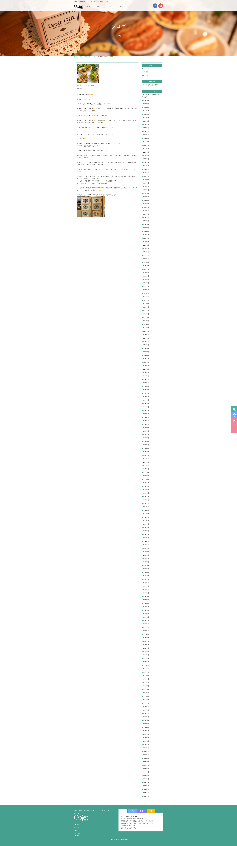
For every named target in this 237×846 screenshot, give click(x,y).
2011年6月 (146, 686)
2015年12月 (146, 500)
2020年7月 (146, 352)
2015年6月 (146, 520)
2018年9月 (146, 427)
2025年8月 (146, 141)
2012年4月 (146, 651)
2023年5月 (146, 234)
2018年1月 (146, 455)
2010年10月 (146, 713)
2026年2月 (146, 121)
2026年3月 (146, 117)
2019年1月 (146, 414)
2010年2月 (146, 741)
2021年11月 (146, 296)
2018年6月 (146, 438)
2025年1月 (146, 166)
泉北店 (234, 416)
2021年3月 (146, 324)
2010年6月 (146, 727)
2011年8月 (146, 679)
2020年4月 (146, 362)
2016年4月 (146, 486)
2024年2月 (146, 204)
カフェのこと (147, 75)
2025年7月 (146, 145)
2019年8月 (146, 389)
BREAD (234, 425)
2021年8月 (146, 307)
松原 (141, 811)
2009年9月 (146, 758)
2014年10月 (146, 548)
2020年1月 (146, 372)
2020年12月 (146, 334)
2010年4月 (146, 734)
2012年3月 (146, 655)
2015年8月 (146, 513)
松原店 (234, 411)
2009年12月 (146, 748)
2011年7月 (146, 682)
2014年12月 (146, 541)
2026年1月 (146, 124)
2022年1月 (146, 290)
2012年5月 (146, 648)
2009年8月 (146, 761)
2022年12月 (146, 252)
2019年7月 (146, 393)
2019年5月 (146, 400)
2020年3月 (146, 365)
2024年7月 (146, 186)
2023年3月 (146, 241)
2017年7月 (146, 476)
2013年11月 (146, 586)
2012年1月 (146, 662)
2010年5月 (146, 730)
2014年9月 (146, 551)
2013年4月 (146, 610)
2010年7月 (146, 724)
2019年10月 (146, 383)
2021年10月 (146, 300)
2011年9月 (146, 675)
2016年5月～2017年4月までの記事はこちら (151, 96)
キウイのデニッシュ (149, 85)
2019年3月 (146, 407)
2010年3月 (146, 737)
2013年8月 (146, 596)
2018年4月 (146, 445)
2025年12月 (146, 128)
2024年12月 (146, 169)
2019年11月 (146, 379)
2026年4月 (146, 114)
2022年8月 (146, 265)
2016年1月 (146, 496)
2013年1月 (146, 620)
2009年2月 (146, 782)
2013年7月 (146, 600)
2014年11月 (146, 544)
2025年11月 (146, 131)
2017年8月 (146, 472)
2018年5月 (146, 441)
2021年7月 (146, 310)
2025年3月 (146, 159)
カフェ (132, 811)
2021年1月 (146, 331)
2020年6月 (146, 355)
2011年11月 (146, 668)
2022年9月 (146, 262)
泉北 (151, 811)
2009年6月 (146, 768)
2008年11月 (146, 792)
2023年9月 (146, 221)
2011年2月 (146, 699)
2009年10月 (146, 755)
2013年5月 (146, 606)
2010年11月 (146, 710)
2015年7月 (146, 517)
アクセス (110, 6)
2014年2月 (146, 575)
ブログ (122, 6)
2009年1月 (146, 786)
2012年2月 (146, 658)
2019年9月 (146, 386)
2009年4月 (146, 775)
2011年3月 (146, 696)
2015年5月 (146, 524)
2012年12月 (146, 624)
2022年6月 (146, 272)
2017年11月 (146, 462)
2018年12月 (146, 417)
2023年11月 (146, 214)
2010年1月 (146, 744)
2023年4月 (146, 238)
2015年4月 (146, 527)
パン (76, 830)
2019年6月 (146, 396)
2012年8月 (146, 637)
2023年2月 (146, 245)
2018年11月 (146, 420)
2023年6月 (146, 231)
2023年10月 (146, 217)
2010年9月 (146, 717)
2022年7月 (146, 269)
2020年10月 (146, 341)
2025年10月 (146, 135)
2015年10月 (146, 507)
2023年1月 (146, 248)
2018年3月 (146, 448)
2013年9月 (146, 593)
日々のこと (146, 68)
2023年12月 (146, 210)
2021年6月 (146, 314)
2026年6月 (146, 107)
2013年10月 (146, 589)
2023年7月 (146, 228)
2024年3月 (146, 200)
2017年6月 (146, 479)
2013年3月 (146, 613)
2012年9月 (146, 634)
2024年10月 (146, 176)
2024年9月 (146, 179)
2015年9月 (146, 510)
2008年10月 (146, 796)
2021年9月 (146, 303)
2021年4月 (146, 321)
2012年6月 (146, 644)
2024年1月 (146, 207)
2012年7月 (146, 641)
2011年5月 (146, 689)
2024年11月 (146, 172)
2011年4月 (146, 693)
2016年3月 (146, 489)
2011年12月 (146, 665)
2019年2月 (146, 410)
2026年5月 (146, 110)
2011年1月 (146, 703)
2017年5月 (146, 482)
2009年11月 (146, 751)
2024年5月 (146, 193)
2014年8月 (146, 555)
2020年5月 (146, 358)
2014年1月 (146, 579)
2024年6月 (146, 190)
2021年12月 (146, 293)
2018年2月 (146, 451)
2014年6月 (146, 562)
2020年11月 (146, 338)
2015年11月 (146, 503)
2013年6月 (146, 603)
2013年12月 (146, 582)
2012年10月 (146, 631)
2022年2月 (146, 286)
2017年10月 (146, 465)
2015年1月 (146, 538)
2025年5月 (146, 152)
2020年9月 (146, 345)
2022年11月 (146, 255)
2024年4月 (146, 197)
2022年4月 (146, 279)
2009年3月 (146, 779)
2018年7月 (146, 434)
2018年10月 (146, 424)
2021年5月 (146, 317)
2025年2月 (146, 162)
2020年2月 (146, 369)
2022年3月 (146, 283)
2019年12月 (146, 376)
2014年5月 (146, 565)
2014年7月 (146, 558)
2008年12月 (146, 789)
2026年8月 (146, 100)
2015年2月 (146, 534)
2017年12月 (146, 458)
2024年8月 (146, 183)
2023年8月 (146, 224)
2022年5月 (146, 276)
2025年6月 (146, 148)
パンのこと (146, 72)
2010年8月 (146, 720)
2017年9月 (146, 469)
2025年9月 (146, 138)
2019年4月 (146, 403)
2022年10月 (146, 259)
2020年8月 (146, 348)
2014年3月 (146, 572)
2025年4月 (146, 155)
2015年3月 (146, 531)
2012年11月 (146, 627)
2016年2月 (146, 493)
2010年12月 (146, 706)
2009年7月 (146, 765)
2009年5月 (146, 772)
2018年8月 (146, 431)
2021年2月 (146, 327)
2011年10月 (146, 672)
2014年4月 (146, 569)
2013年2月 (146, 617)
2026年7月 (146, 104)
